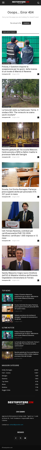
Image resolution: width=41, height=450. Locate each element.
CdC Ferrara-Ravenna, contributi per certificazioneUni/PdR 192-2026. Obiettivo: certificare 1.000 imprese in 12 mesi (20, 234)
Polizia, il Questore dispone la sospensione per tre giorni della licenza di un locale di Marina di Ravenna (19, 69)
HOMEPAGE (26, 23)
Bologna (4, 186)
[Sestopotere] (20, 2)
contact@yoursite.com (16, 425)
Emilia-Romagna (6, 63)
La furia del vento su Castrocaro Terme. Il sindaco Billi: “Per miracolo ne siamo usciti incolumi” (20, 112)
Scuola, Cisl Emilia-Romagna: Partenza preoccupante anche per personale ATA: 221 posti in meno (19, 191)
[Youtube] (25, 438)
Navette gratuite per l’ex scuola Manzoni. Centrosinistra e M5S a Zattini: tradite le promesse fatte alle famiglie (20, 152)
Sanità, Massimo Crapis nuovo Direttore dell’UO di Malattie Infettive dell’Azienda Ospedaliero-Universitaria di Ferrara (19, 275)
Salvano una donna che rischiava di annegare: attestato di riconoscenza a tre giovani (26, 317)
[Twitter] (20, 438)
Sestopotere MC (6, 74)
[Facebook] (16, 438)
